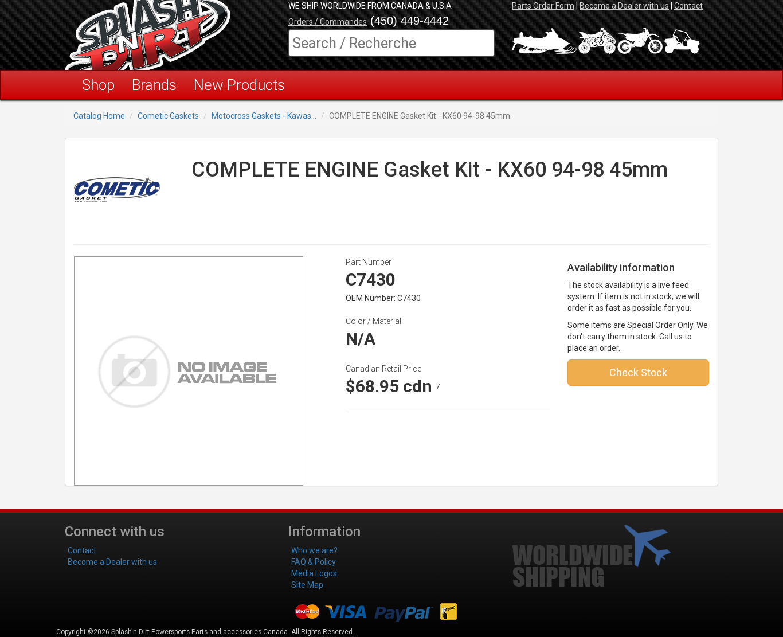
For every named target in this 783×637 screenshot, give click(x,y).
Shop (98, 84)
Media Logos (314, 573)
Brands (154, 84)
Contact (688, 5)
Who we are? (314, 550)
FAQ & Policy (313, 561)
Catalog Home (99, 115)
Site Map (307, 584)
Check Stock (638, 372)
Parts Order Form (543, 5)
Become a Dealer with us (624, 5)
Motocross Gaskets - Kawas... (264, 115)
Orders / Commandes (327, 21)
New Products (239, 84)
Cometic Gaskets (168, 115)
